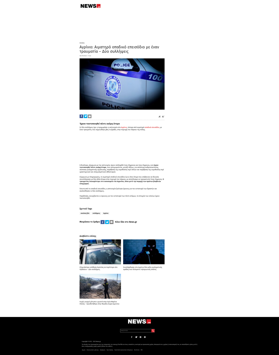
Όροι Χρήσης (110, 350)
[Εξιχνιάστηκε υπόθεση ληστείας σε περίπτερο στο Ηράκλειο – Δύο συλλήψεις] (100, 251)
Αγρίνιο (124, 127)
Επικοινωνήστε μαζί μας (93, 350)
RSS (141, 350)
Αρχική (83, 350)
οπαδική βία (85, 213)
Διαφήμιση (102, 350)
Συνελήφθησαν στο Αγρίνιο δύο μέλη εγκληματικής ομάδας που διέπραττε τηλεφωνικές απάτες (142, 268)
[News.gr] (90, 6)
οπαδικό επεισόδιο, (152, 127)
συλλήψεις (96, 213)
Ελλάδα (82, 43)
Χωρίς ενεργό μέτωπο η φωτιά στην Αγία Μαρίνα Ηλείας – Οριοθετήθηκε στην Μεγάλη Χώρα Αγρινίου (99, 303)
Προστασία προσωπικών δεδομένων (123, 350)
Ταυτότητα (136, 350)
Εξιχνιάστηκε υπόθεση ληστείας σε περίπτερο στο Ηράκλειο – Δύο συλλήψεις (98, 268)
